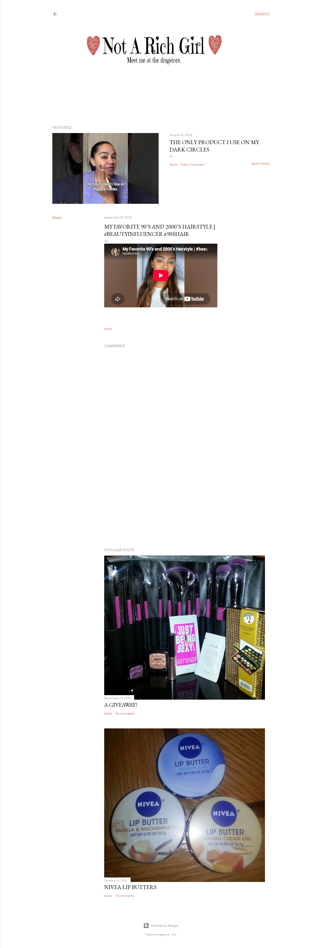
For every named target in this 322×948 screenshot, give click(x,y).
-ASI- (173, 934)
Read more (260, 163)
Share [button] (173, 164)
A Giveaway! (120, 704)
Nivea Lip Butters (130, 887)
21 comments (125, 896)
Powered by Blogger (165, 925)
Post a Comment (192, 164)
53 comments (125, 713)
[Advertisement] (184, 503)
